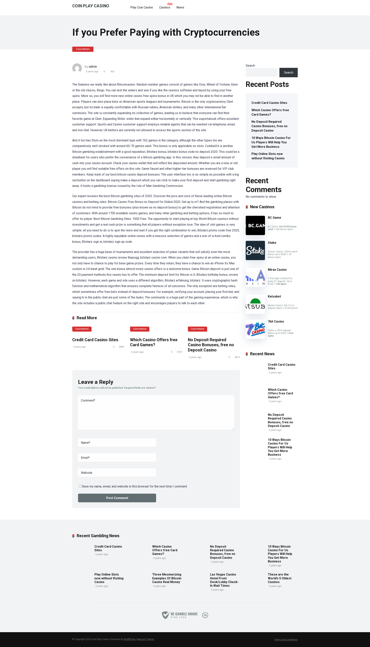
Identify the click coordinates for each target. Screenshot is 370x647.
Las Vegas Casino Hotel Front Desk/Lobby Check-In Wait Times (224, 580)
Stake (272, 243)
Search (250, 65)
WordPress (129, 639)
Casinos (164, 7)
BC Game (274, 217)
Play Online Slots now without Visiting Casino (268, 156)
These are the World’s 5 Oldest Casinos (279, 578)
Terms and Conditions (286, 639)
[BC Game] (255, 234)
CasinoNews (83, 49)
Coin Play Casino (90, 5)
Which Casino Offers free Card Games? (153, 342)
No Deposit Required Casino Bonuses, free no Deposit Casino (211, 344)
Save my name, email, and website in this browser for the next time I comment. (135, 486)
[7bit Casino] (255, 338)
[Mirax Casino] (255, 286)
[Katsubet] (255, 313)
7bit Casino (276, 321)
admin (93, 66)
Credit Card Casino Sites (95, 339)
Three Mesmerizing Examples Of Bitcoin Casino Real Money (166, 578)
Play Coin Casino (141, 7)
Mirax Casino (277, 269)
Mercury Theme (145, 639)
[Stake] (255, 259)
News (180, 7)
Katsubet (274, 296)
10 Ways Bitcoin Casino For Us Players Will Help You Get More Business (271, 142)
